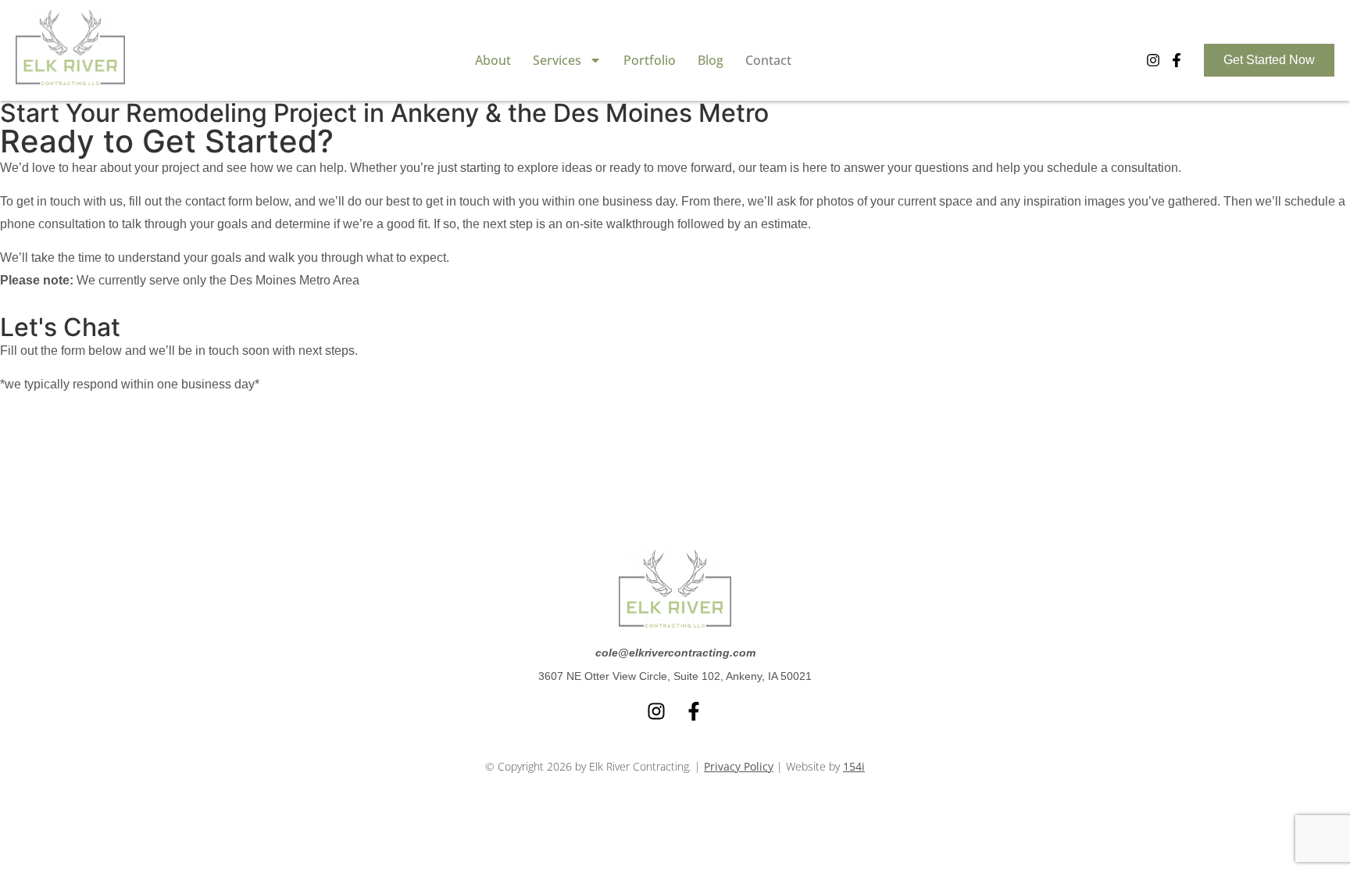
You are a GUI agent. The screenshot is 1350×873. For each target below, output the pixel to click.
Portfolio (649, 60)
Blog (710, 60)
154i (854, 766)
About (493, 60)
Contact (768, 60)
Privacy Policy (738, 766)
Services (557, 60)
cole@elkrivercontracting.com (675, 652)
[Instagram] (1153, 60)
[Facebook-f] (1176, 60)
